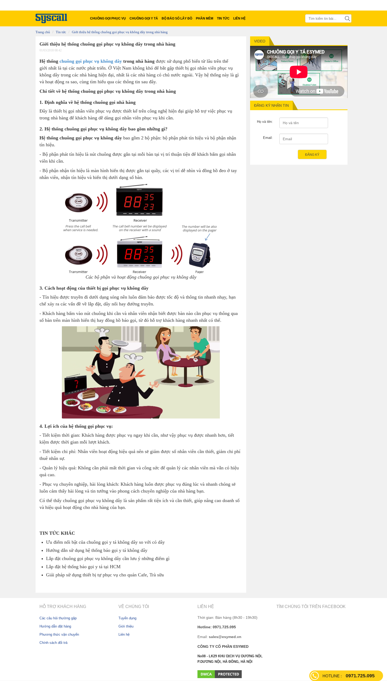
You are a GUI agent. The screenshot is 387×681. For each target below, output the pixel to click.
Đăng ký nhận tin (271, 105)
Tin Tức (61, 32)
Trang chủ (43, 32)
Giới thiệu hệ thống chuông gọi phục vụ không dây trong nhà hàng (120, 32)
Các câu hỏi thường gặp (58, 618)
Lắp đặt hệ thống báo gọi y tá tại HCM (83, 566)
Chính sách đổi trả (53, 643)
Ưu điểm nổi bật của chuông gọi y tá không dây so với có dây (105, 542)
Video (259, 41)
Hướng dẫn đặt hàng (55, 626)
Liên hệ (124, 634)
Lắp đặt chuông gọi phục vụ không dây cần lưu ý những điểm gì (108, 558)
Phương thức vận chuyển (59, 634)
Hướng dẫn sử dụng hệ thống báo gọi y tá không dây (96, 550)
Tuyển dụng (127, 618)
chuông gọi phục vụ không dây (90, 61)
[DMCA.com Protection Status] (219, 674)
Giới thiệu (125, 626)
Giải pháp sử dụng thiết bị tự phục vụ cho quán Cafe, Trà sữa (105, 574)
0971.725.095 (348, 675)
